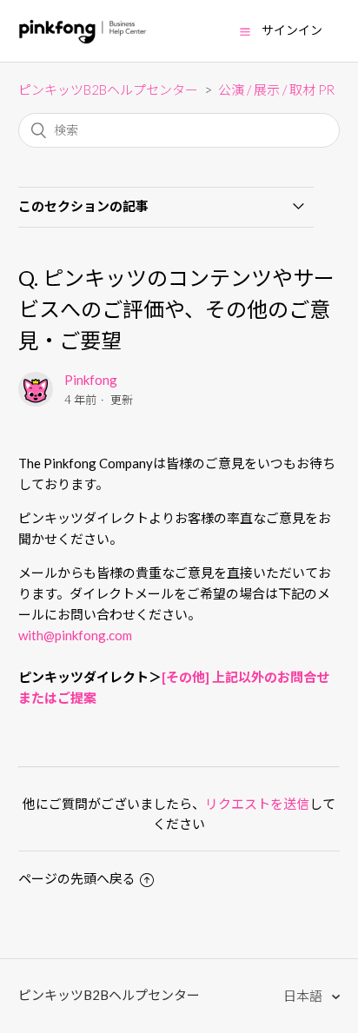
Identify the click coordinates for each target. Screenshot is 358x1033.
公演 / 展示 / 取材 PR (276, 89)
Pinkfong (90, 379)
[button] (245, 31)
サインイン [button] (292, 30)
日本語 (304, 995)
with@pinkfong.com (75, 635)
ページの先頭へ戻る (77, 878)
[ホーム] (83, 39)
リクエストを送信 (257, 803)
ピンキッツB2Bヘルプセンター (108, 89)
